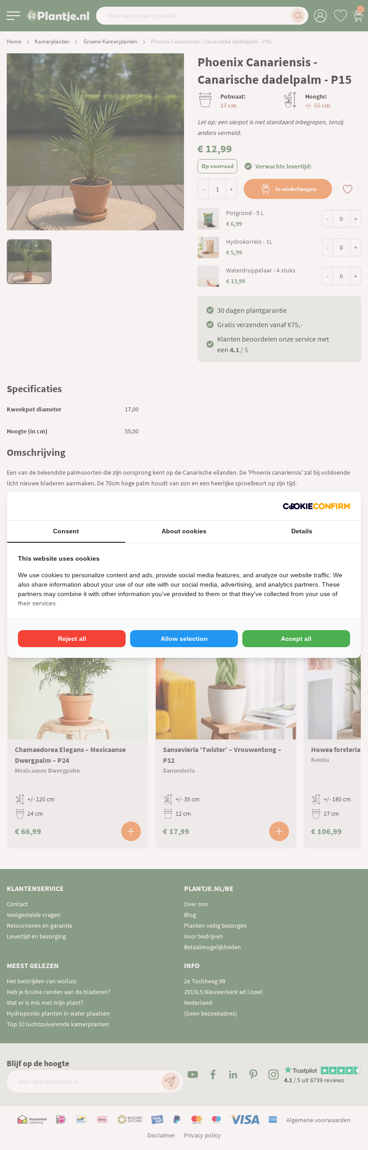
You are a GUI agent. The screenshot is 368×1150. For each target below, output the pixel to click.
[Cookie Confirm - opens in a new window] (316, 506)
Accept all (296, 638)
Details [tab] (301, 531)
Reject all (72, 638)
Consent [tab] (66, 531)
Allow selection (184, 638)
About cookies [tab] (184, 531)
